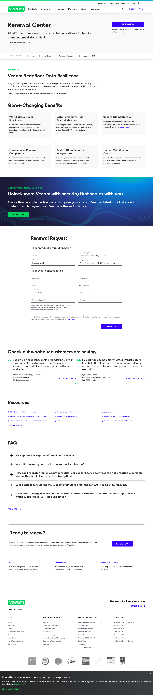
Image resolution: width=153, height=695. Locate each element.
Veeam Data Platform (85, 628)
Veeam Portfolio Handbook (67, 416)
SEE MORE (12, 509)
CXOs (83, 9)
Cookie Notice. (21, 684)
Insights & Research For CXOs (123, 622)
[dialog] (76, 683)
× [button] (150, 674)
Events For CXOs (119, 625)
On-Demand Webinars (121, 635)
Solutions (45, 9)
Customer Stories (119, 638)
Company (95, 9)
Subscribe (136, 606)
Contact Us (12, 635)
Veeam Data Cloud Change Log (54, 638)
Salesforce (82, 641)
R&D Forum (46, 644)
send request (112, 326)
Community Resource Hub (52, 641)
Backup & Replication (85, 647)
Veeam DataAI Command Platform (90, 622)
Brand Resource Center (16, 641)
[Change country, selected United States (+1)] (80, 285)
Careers (10, 628)
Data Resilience (83, 625)
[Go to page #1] (75, 383)
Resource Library (119, 628)
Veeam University (16, 425)
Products (32, 9)
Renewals (46, 631)
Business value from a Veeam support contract (28, 416)
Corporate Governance (16, 631)
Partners (72, 9)
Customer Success (49, 628)
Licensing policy (110, 412)
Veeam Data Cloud (84, 631)
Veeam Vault (125, 126)
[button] (76, 689)
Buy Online (125, 3)
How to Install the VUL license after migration (28, 421)
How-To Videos (62, 421)
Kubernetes (82, 644)
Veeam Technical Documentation (117, 416)
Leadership (11, 625)
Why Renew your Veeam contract (23, 412)
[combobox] (53, 255)
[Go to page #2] (77, 383)
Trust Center (12, 644)
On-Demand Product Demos (123, 641)
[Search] (123, 9)
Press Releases (13, 638)
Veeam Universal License (66, 412)
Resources (59, 9)
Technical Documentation (52, 625)
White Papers (118, 631)
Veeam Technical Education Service (118, 421)
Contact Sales (114, 3)
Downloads (102, 3)
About (10, 622)
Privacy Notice (71, 319)
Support (134, 3)
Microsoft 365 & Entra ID (86, 638)
